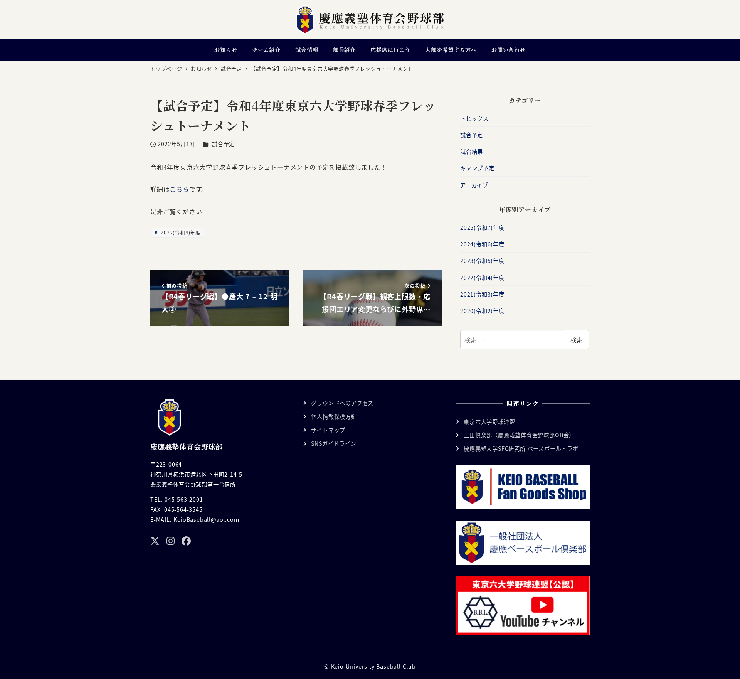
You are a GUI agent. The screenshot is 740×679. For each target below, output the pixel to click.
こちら (179, 189)
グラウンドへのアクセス (342, 403)
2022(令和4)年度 (180, 232)
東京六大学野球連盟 (489, 421)
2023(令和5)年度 (482, 261)
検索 (576, 339)
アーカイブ (474, 185)
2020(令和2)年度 (482, 311)
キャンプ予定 (477, 168)
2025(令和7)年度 (482, 227)
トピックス (474, 118)
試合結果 (471, 151)
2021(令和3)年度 (482, 294)
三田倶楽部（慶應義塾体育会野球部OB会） (519, 435)
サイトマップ (328, 430)
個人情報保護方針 (334, 416)
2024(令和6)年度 (482, 244)
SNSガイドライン (333, 443)
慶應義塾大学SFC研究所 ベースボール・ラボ (521, 448)
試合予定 (223, 144)
